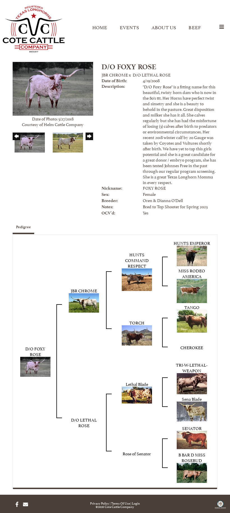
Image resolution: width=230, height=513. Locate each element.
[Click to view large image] (53, 87)
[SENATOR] (192, 438)
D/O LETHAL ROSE (152, 74)
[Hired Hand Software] (220, 507)
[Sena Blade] (192, 410)
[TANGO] (192, 320)
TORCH (136, 322)
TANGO (191, 307)
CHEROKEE (191, 347)
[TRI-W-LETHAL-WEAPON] (192, 382)
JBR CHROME (115, 74)
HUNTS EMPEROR (192, 242)
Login (136, 503)
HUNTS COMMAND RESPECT (137, 260)
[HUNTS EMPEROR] (192, 254)
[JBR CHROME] (84, 302)
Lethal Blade (137, 383)
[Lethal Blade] (137, 394)
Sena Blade (192, 398)
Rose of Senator (137, 453)
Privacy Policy (99, 503)
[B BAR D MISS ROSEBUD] (192, 472)
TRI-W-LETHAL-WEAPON (192, 367)
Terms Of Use (120, 503)
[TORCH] (137, 334)
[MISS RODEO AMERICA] (192, 289)
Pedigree (23, 227)
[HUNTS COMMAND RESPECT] (137, 278)
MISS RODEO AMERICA (191, 273)
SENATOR (192, 428)
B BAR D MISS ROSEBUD (191, 457)
